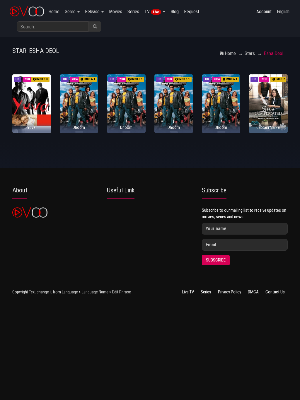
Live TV (188, 292)
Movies (115, 11)
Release (93, 11)
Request (191, 11)
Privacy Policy (229, 292)
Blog (175, 11)
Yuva (31, 127)
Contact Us (275, 292)
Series (133, 11)
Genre (71, 11)
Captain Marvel (268, 127)
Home (53, 11)
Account (264, 11)
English (283, 11)
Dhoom (79, 127)
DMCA (253, 292)
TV (151, 11)
